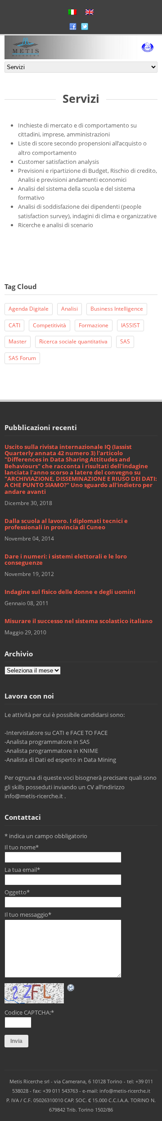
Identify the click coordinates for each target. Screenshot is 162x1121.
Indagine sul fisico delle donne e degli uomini (69, 592)
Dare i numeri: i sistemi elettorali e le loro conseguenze (65, 559)
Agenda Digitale (29, 308)
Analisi (69, 308)
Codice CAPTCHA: (29, 1012)
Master (18, 341)
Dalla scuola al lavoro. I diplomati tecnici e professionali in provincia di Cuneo (66, 524)
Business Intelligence (116, 308)
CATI (14, 325)
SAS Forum (22, 358)
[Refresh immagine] (71, 988)
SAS (125, 341)
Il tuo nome (21, 847)
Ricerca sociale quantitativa (73, 341)
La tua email (22, 870)
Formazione (93, 325)
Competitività (49, 325)
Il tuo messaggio (27, 914)
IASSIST (130, 325)
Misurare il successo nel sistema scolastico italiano (78, 621)
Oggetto (17, 892)
